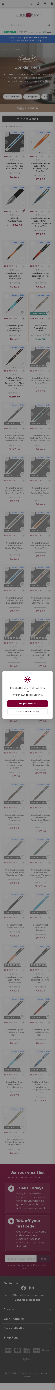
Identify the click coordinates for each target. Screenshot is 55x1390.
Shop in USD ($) (27, 703)
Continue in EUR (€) (27, 711)
